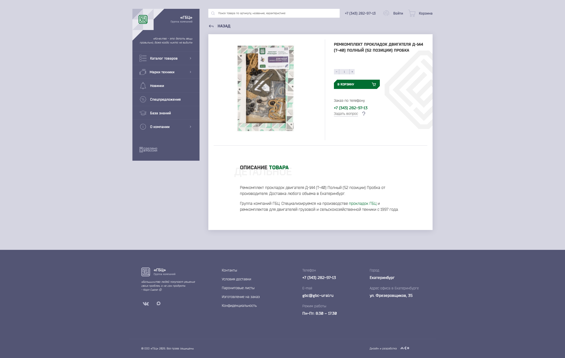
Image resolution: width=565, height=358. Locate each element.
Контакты (229, 270)
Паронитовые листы (238, 288)
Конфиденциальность (239, 305)
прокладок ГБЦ (363, 203)
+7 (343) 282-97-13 (350, 108)
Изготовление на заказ (241, 297)
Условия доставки (236, 279)
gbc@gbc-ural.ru (317, 295)
